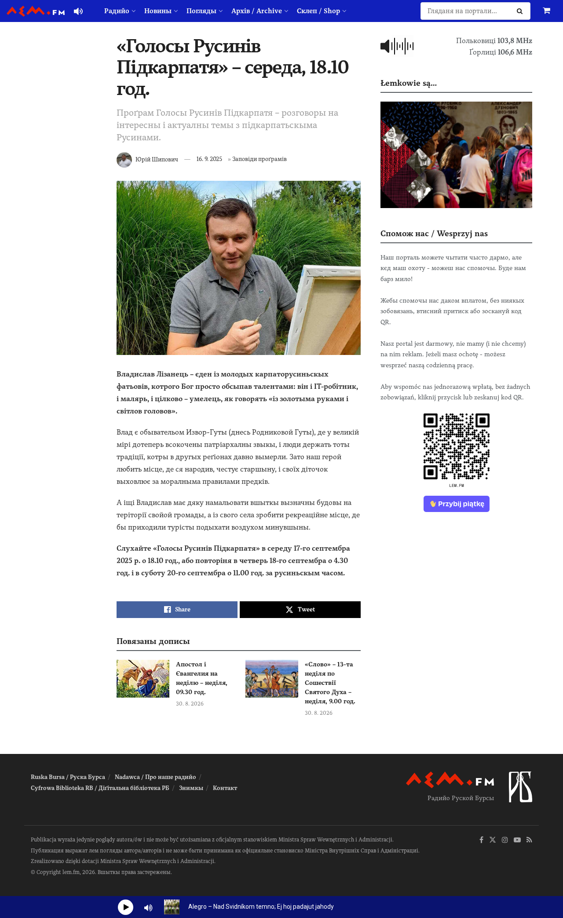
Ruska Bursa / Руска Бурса (68, 777)
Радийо (116, 11)
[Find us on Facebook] (481, 840)
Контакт (225, 788)
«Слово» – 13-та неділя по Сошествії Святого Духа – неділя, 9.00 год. (330, 683)
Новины (158, 11)
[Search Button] (521, 11)
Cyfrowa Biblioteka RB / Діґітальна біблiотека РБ (100, 788)
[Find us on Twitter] (492, 840)
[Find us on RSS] (529, 840)
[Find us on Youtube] (517, 840)
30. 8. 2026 (190, 704)
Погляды (201, 11)
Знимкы (191, 788)
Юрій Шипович (156, 159)
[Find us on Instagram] (505, 840)
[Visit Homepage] (36, 11)
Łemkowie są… (408, 83)
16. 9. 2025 (209, 159)
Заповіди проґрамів (259, 159)
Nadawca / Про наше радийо (155, 777)
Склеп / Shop (318, 11)
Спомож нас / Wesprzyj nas (434, 233)
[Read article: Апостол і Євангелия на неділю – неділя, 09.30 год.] (143, 679)
